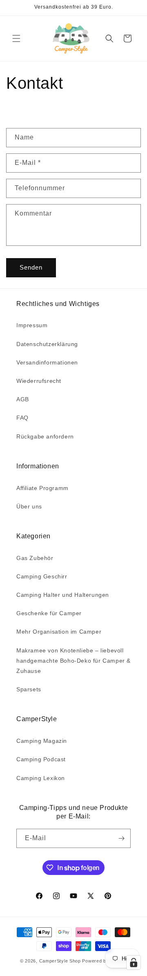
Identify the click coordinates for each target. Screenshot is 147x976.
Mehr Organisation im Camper (58, 631)
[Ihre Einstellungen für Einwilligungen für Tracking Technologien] (133, 962)
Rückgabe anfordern (45, 436)
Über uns (29, 506)
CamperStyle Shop (60, 960)
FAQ (22, 417)
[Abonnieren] (121, 838)
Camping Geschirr (41, 576)
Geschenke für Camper (49, 613)
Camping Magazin (41, 741)
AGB (22, 399)
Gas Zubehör (34, 558)
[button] (16, 38)
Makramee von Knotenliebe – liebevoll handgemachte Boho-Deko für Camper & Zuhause (73, 660)
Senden (31, 267)
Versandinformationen (47, 362)
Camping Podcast (41, 759)
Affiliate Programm (42, 488)
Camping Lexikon (40, 778)
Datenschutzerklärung (47, 344)
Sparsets (28, 689)
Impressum (31, 325)
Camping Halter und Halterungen (62, 594)
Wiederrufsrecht (38, 381)
